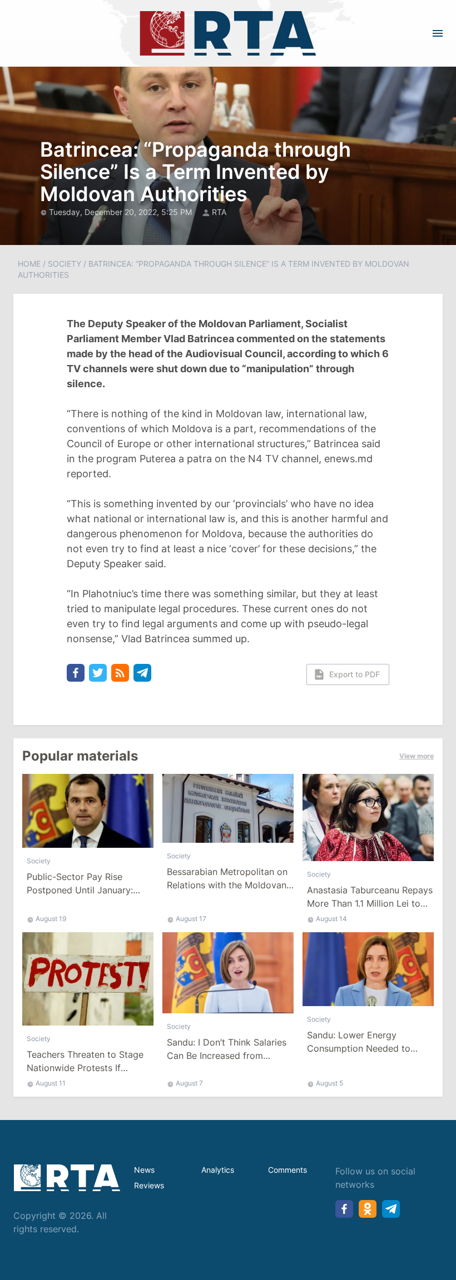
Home (29, 263)
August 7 (189, 1083)
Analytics (217, 1169)
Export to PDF (354, 674)
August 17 (191, 918)
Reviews (149, 1185)
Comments (287, 1169)
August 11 (51, 1083)
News (144, 1169)
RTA (219, 212)
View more (416, 756)
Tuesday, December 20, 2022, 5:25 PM (121, 212)
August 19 (51, 918)
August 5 (329, 1083)
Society (64, 263)
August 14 (331, 918)
